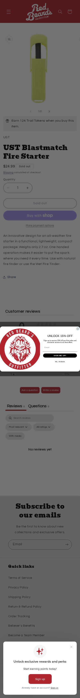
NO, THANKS (60, 361)
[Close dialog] (78, 329)
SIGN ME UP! (60, 356)
